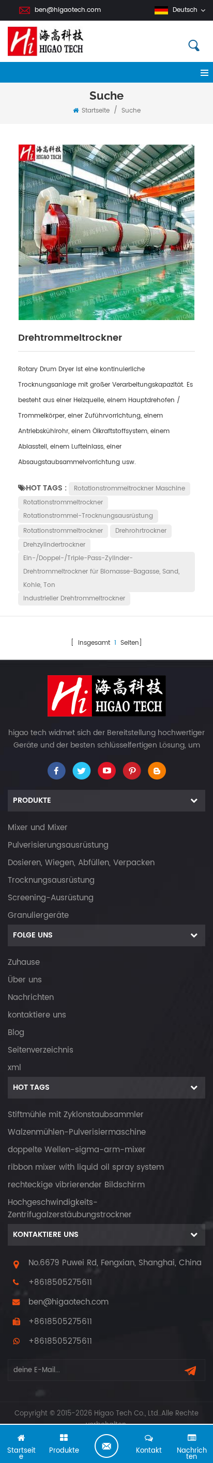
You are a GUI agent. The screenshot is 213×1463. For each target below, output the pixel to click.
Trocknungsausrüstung (51, 880)
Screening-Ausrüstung (51, 898)
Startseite (96, 111)
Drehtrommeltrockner (70, 337)
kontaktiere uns (37, 1015)
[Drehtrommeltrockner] (106, 232)
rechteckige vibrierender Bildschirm (76, 1185)
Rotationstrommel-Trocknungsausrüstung (88, 516)
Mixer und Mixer (38, 827)
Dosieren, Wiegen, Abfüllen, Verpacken (81, 862)
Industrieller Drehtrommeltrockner (74, 598)
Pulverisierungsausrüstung (58, 845)
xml (14, 1067)
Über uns (25, 980)
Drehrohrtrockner (140, 531)
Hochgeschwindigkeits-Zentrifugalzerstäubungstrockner (70, 1208)
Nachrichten (31, 997)
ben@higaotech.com (68, 10)
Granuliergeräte (38, 915)
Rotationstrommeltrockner (63, 502)
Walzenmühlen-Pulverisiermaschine (77, 1132)
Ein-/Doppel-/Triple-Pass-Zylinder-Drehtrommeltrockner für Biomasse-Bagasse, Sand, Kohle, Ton (101, 571)
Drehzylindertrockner (54, 545)
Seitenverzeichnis (40, 1050)
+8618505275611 (60, 1282)
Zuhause (24, 962)
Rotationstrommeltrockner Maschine (129, 489)
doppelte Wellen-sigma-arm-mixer (77, 1149)
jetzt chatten (106, 1446)
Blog (16, 1032)
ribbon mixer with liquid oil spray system (86, 1167)
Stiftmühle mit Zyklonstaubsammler (76, 1114)
